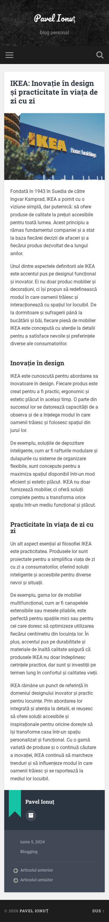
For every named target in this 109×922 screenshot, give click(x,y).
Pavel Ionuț (54, 18)
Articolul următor (36, 879)
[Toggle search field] (100, 55)
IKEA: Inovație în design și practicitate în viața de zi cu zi (54, 92)
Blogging (29, 851)
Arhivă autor (30, 815)
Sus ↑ (98, 910)
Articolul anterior (36, 870)
